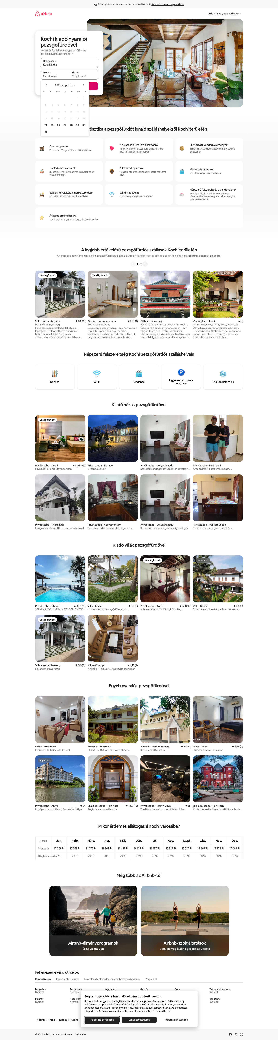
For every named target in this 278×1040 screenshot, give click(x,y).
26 (58, 125)
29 (77, 125)
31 (46, 131)
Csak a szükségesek (139, 1019)
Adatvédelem (65, 1034)
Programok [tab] (151, 979)
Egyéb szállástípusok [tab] (67, 979)
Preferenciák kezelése (176, 1019)
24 (45, 125)
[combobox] (69, 65)
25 (52, 125)
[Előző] (133, 264)
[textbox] (55, 76)
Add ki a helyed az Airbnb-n (224, 13)
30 (83, 125)
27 (64, 125)
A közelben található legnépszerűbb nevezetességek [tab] (112, 979)
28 (71, 125)
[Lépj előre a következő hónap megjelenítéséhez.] (84, 85)
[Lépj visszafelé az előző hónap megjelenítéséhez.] (46, 85)
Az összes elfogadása (102, 1019)
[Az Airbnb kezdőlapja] (43, 13)
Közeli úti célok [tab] (43, 979)
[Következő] (145, 264)
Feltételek (81, 1034)
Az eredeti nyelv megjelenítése (167, 4)
